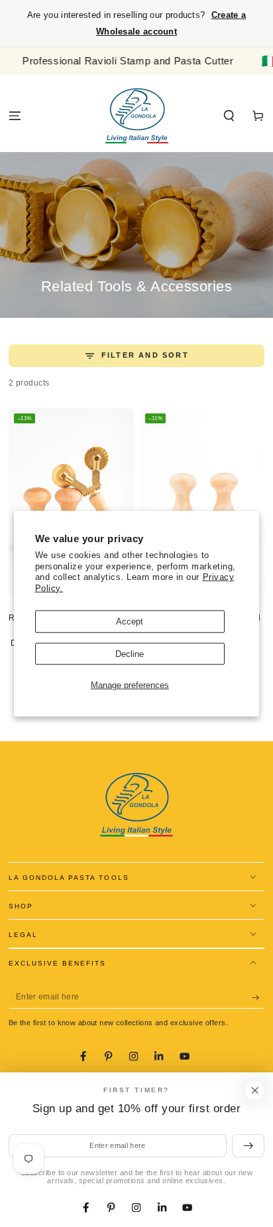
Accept (129, 621)
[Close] (255, 1090)
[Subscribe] (258, 997)
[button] (229, 115)
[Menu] (14, 115)
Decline (129, 653)
